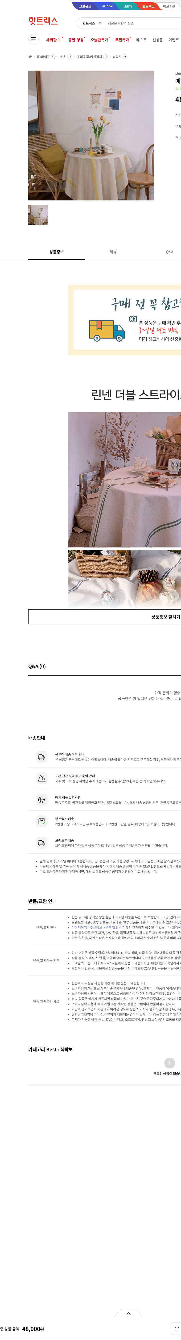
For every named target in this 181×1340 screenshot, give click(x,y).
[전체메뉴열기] (33, 39)
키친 (63, 56)
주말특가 (122, 39)
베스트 (141, 39)
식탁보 (117, 56)
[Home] (30, 57)
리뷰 (113, 251)
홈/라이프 (43, 56)
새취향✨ (53, 39)
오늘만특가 (99, 39)
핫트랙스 (89, 23)
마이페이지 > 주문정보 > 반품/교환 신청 (98, 927)
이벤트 (174, 39)
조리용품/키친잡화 (89, 56)
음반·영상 (75, 39)
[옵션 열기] (128, 1313)
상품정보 (56, 251)
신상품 (157, 39)
